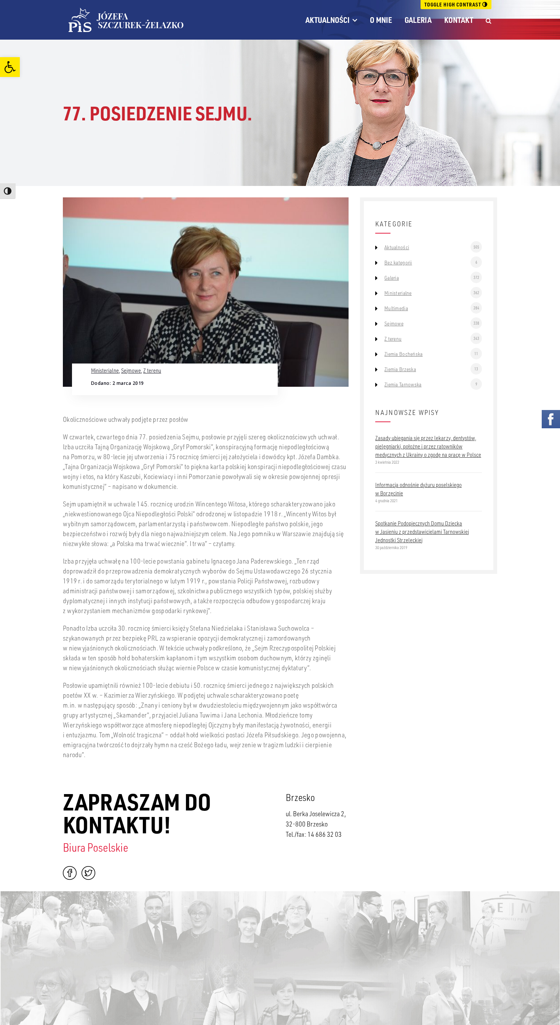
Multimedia (396, 308)
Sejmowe (131, 370)
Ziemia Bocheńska (403, 354)
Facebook (70, 873)
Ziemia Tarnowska (402, 384)
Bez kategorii (398, 262)
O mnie (381, 20)
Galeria (418, 20)
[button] (10, 67)
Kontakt (458, 20)
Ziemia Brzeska (400, 369)
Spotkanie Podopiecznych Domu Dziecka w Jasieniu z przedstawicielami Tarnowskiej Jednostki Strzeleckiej (422, 531)
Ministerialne (105, 370)
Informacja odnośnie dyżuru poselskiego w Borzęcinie (418, 489)
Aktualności (328, 20)
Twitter (88, 873)
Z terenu (152, 370)
